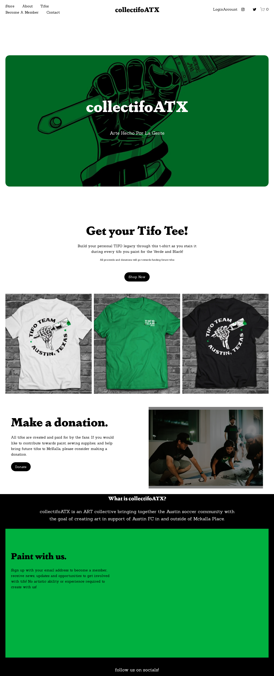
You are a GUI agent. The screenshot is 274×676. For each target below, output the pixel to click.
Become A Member (22, 12)
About (27, 6)
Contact (53, 12)
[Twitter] (255, 9)
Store (9, 6)
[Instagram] (243, 9)
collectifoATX (137, 9)
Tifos (44, 6)
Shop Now (137, 277)
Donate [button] (20, 467)
